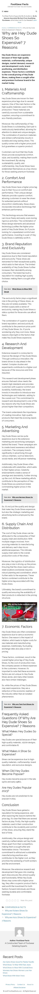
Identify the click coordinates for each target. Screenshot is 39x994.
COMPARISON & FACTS (14, 28)
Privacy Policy (10, 984)
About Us (30, 984)
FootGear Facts (19, 4)
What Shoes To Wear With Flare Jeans (17, 965)
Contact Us (21, 984)
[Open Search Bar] (36, 11)
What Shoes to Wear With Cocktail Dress (18, 968)
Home (4, 28)
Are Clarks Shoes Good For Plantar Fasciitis (18, 962)
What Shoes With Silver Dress (14, 976)
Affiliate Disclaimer (19, 987)
